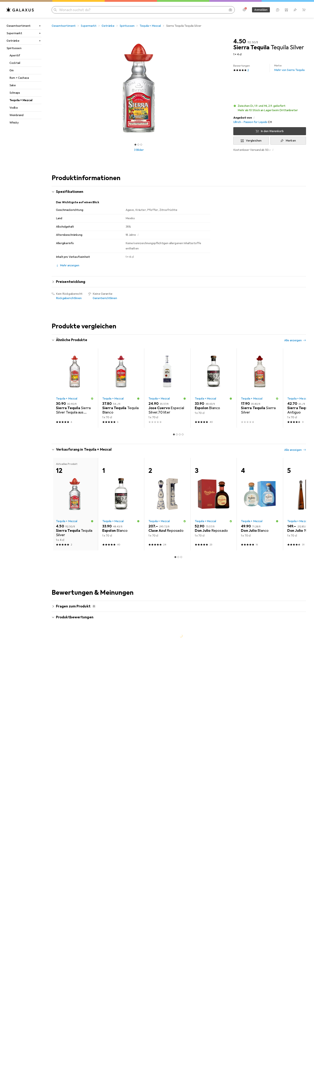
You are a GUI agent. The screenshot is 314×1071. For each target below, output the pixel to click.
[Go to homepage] (20, 10)
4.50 (239, 41)
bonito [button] (70, 699)
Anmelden (260, 10)
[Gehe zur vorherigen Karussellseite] (58, 388)
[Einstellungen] (244, 10)
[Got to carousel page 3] (141, 145)
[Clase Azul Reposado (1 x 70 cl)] (167, 504)
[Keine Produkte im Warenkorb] (304, 10)
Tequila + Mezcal (21, 100)
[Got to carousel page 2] (138, 145)
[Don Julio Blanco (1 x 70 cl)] (260, 504)
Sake (12, 85)
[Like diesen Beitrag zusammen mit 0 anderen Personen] (288, 701)
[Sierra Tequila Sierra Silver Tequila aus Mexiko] (75, 388)
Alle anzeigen (293, 340)
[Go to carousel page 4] (183, 434)
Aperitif (14, 55)
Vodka (13, 108)
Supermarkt (14, 33)
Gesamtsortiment (19, 26)
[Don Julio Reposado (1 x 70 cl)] (213, 504)
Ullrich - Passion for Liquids (250, 122)
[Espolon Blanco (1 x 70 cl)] (213, 388)
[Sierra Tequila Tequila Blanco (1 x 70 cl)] (121, 388)
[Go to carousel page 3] (180, 434)
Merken (291, 140)
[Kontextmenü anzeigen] (280, 701)
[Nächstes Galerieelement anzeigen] (226, 88)
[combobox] (85, 688)
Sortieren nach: (66, 688)
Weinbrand (16, 115)
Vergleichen (254, 140)
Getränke (13, 41)
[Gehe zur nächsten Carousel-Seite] (299, 388)
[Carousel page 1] (135, 145)
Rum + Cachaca (19, 78)
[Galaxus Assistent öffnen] (278, 10)
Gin (11, 70)
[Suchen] (55, 9)
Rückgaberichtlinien (69, 298)
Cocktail (14, 63)
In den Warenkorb (272, 131)
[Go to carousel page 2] (177, 434)
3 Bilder (139, 150)
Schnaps (14, 93)
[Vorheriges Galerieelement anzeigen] (51, 88)
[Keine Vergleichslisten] (286, 10)
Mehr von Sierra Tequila (289, 68)
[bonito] (88, 701)
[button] (269, 108)
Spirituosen (14, 48)
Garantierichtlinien (105, 298)
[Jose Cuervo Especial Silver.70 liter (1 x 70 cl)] (167, 388)
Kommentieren (70, 730)
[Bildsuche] (230, 9)
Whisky (14, 122)
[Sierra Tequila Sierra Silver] (260, 388)
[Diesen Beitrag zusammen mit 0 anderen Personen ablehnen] (304, 701)
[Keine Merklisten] (295, 10)
